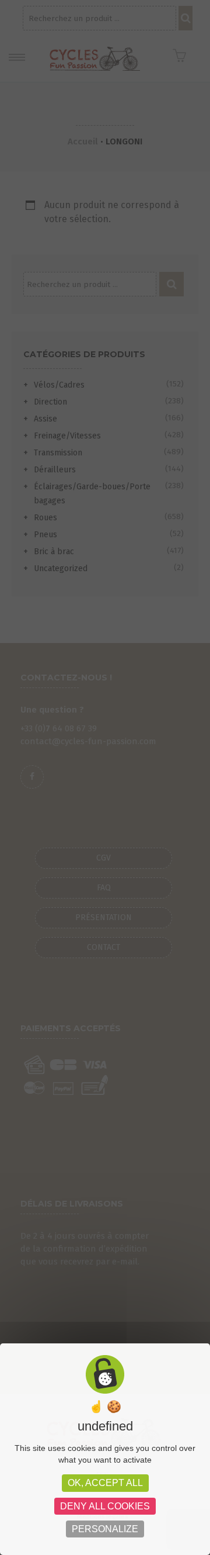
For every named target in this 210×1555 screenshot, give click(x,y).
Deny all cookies (105, 1506)
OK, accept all (105, 1483)
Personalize (105, 1529)
